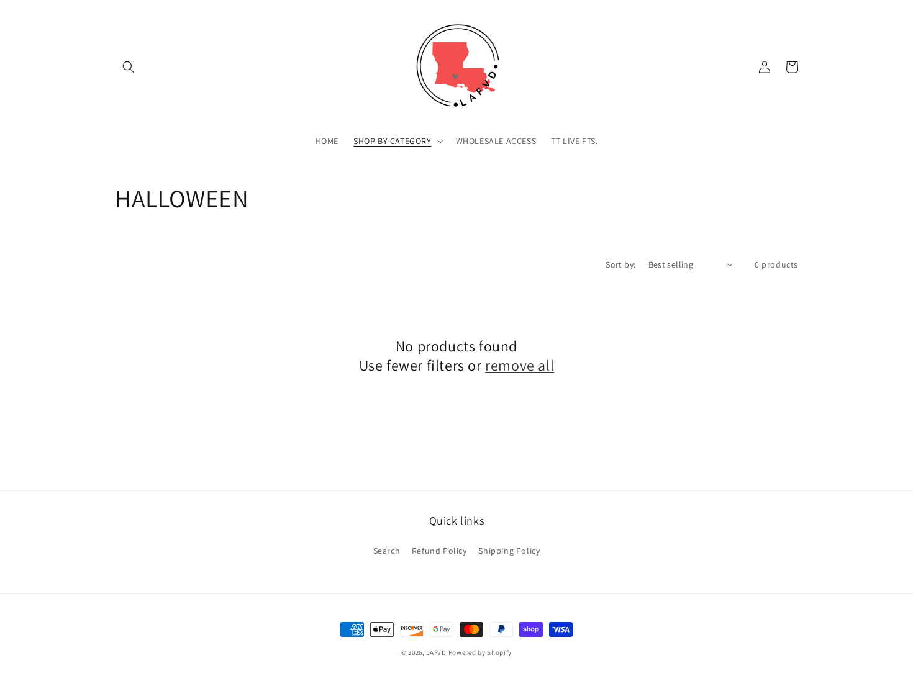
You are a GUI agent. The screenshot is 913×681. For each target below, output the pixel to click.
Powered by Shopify (480, 652)
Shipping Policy (509, 550)
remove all (519, 365)
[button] (128, 67)
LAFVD (436, 652)
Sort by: (620, 264)
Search (387, 550)
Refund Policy (439, 550)
